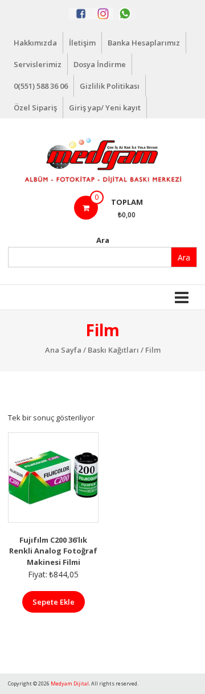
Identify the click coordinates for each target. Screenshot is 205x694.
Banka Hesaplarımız (144, 43)
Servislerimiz (38, 64)
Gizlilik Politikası (110, 86)
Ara (102, 240)
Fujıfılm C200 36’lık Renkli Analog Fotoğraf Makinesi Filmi (53, 551)
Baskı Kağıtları (113, 350)
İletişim (82, 43)
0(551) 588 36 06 (41, 86)
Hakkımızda (35, 43)
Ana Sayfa (63, 350)
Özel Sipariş (35, 107)
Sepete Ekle (53, 602)
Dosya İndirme (99, 64)
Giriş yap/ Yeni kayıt (105, 107)
